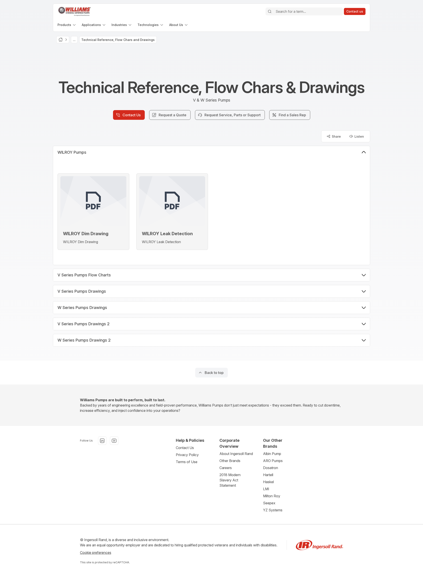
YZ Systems (272, 510)
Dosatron (270, 468)
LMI (266, 489)
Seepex (269, 503)
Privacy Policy (187, 455)
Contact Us (185, 448)
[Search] (270, 11)
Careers (225, 468)
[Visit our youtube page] (114, 440)
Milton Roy (271, 496)
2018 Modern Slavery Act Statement (230, 480)
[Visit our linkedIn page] (102, 440)
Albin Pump (272, 453)
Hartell (268, 475)
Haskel (268, 482)
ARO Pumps (273, 461)
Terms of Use (186, 462)
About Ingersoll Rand (236, 453)
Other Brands (229, 461)
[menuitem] (67, 24)
